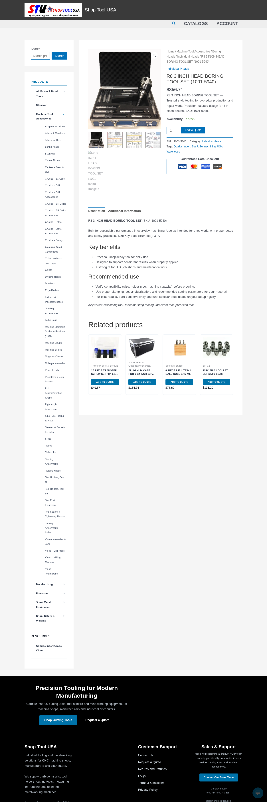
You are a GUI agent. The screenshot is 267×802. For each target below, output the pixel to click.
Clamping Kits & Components (53, 249)
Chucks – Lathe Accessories (53, 231)
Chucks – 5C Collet (55, 178)
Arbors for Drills (53, 140)
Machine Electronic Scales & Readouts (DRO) (55, 332)
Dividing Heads (53, 276)
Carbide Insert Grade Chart (49, 648)
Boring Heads (52, 146)
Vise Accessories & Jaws (55, 541)
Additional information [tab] (124, 211)
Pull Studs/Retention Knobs (53, 393)
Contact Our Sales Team (219, 777)
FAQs (142, 776)
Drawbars (50, 283)
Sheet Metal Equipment (43, 604)
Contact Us (145, 755)
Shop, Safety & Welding (45, 618)
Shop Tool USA (100, 10)
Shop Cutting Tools (58, 720)
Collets (48, 270)
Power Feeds (52, 370)
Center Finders (52, 160)
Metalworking (44, 584)
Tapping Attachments (51, 461)
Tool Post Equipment (50, 502)
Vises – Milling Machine (52, 560)
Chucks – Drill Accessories (52, 194)
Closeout (41, 104)
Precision (42, 593)
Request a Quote (97, 720)
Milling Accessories (55, 363)
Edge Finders (52, 290)
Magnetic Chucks (54, 356)
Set (194, 146)
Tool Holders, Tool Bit (54, 491)
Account (227, 23)
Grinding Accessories (51, 311)
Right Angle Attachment (51, 407)
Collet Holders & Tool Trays (53, 261)
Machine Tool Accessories (44, 116)
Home (170, 51)
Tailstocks (50, 452)
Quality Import (182, 146)
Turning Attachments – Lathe (52, 528)
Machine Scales (53, 349)
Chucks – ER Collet (55, 203)
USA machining (206, 146)
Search (35, 49)
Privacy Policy (148, 789)
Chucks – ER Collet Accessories (55, 213)
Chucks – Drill (52, 185)
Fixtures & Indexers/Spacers (54, 299)
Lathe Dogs (51, 320)
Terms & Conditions (151, 783)
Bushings (50, 153)
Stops (48, 438)
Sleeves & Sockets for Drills (55, 429)
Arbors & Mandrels (55, 133)
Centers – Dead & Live (54, 169)
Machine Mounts (53, 343)
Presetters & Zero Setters (54, 379)
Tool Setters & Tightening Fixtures (55, 514)
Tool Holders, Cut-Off (54, 480)
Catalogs (196, 23)
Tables (48, 445)
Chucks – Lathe (53, 222)
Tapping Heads (53, 470)
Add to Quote (193, 130)
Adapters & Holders (55, 126)
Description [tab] (96, 211)
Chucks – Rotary (54, 240)
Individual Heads (188, 56)
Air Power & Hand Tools (47, 94)
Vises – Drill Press (55, 550)
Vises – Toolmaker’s (51, 571)
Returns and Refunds (152, 769)
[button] (174, 24)
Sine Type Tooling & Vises (54, 418)
